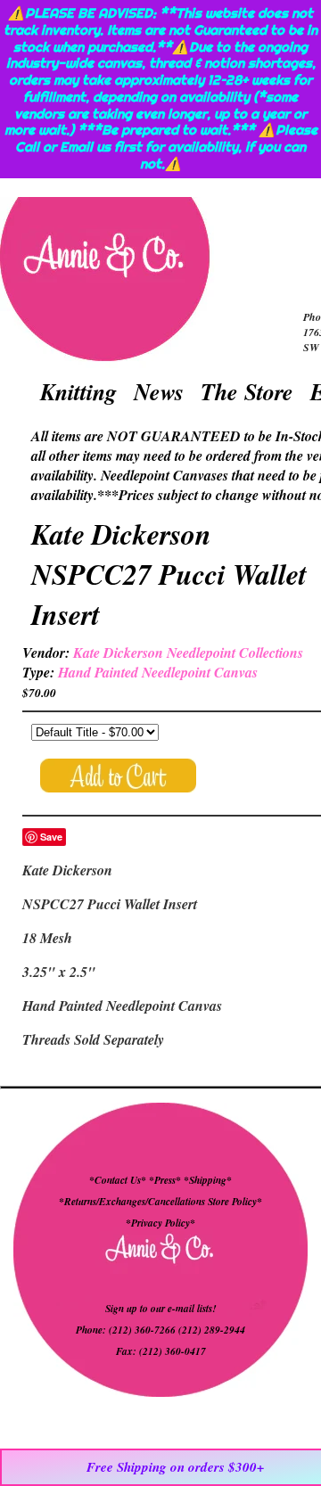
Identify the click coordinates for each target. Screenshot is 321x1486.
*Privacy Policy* (160, 1223)
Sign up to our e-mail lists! (160, 1308)
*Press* (166, 1180)
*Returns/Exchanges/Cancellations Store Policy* (160, 1202)
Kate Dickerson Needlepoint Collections (188, 652)
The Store (247, 391)
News (159, 391)
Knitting (78, 391)
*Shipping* (208, 1180)
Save (51, 836)
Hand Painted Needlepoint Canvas (158, 672)
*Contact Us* (117, 1180)
